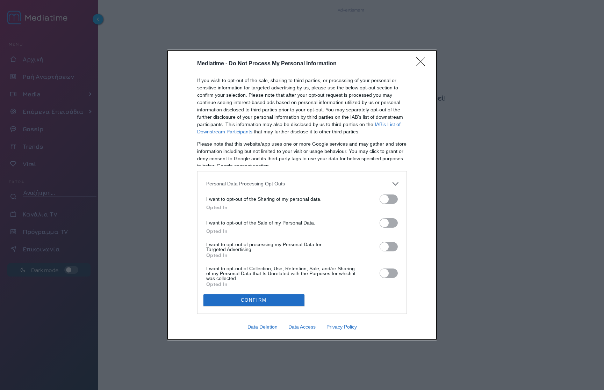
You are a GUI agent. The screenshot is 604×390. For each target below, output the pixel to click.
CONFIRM (254, 300)
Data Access (302, 327)
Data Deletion (262, 327)
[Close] (423, 64)
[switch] (389, 199)
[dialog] (302, 195)
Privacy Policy (341, 327)
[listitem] (302, 183)
